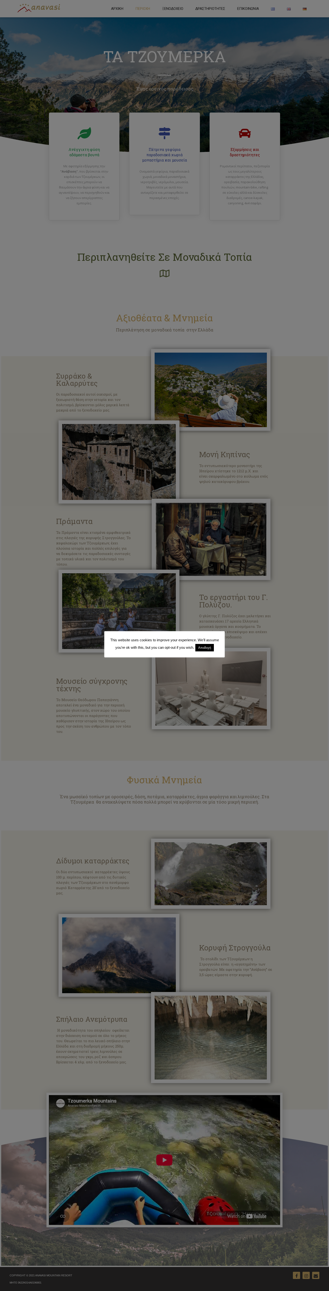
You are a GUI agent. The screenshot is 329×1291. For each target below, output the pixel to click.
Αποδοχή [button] (204, 647)
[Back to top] (319, 1281)
